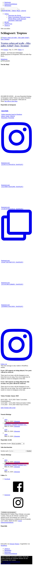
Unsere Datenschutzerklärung (11, 521)
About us (7, 25)
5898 (5, 434)
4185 (5, 429)
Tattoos (6, 14)
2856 (5, 419)
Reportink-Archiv (6, 443)
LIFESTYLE (8, 24)
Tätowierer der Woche (14, 15)
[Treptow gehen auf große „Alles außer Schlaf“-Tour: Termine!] (16, 39)
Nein (6, 562)
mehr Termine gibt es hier (8, 407)
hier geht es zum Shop (11, 101)
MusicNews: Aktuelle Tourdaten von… (15, 424)
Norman (5, 49)
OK (3, 562)
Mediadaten (7, 5)
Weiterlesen (4, 59)
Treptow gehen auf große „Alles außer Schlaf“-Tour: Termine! (16, 44)
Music (20, 49)
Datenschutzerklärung (10, 4)
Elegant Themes (14, 544)
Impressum (7, 2)
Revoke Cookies (5, 563)
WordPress (4, 545)
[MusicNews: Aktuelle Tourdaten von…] (16, 423)
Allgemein (17, 421)
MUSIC (6, 22)
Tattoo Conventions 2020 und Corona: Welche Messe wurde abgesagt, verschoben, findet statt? (19, 18)
